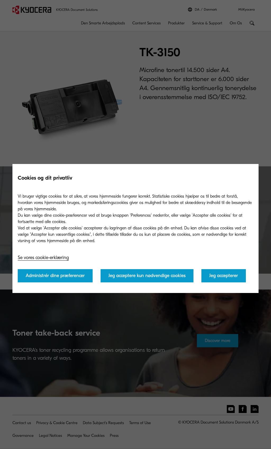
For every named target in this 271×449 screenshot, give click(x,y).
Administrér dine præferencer (55, 275)
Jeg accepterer (223, 275)
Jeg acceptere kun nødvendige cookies (147, 275)
